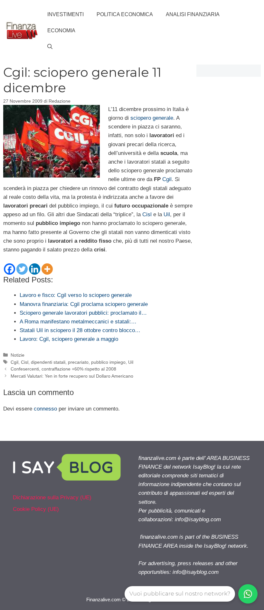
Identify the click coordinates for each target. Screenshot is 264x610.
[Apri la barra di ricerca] (50, 47)
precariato (78, 362)
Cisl (147, 214)
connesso (45, 409)
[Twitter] (22, 269)
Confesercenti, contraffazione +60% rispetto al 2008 (63, 368)
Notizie (17, 355)
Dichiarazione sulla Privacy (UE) (52, 497)
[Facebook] (9, 269)
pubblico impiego (108, 362)
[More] (47, 269)
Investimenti (65, 14)
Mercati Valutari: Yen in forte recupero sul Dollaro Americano (72, 376)
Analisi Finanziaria (193, 14)
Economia (61, 30)
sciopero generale (151, 118)
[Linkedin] (34, 269)
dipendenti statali (48, 362)
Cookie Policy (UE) (36, 509)
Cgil (167, 179)
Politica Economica (125, 14)
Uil (167, 214)
